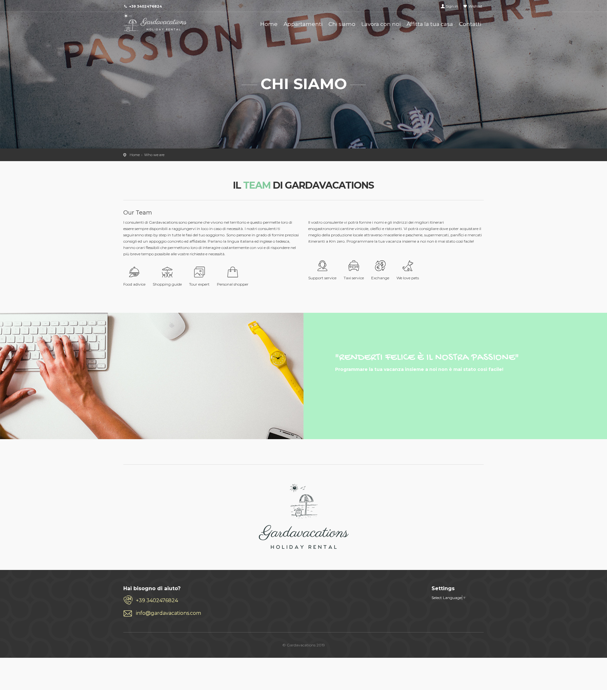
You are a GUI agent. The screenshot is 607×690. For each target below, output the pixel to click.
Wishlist (475, 6)
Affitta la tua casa (430, 24)
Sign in (452, 6)
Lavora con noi (381, 24)
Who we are (154, 155)
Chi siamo (341, 24)
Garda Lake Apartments (155, 23)
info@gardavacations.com (168, 613)
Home (269, 24)
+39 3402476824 (157, 600)
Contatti (470, 24)
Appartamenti (303, 24)
